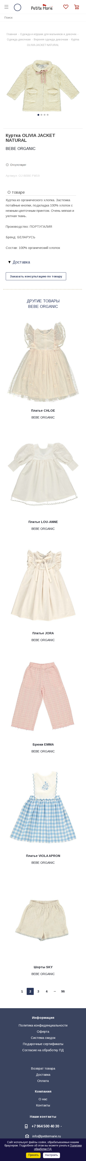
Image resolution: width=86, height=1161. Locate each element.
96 (63, 991)
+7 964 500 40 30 (45, 1126)
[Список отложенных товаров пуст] (68, 7)
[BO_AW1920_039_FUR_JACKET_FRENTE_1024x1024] (43, 86)
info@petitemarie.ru (46, 1136)
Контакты (43, 1105)
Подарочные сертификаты (43, 1044)
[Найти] (80, 17)
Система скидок (43, 1038)
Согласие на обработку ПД (43, 1050)
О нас (43, 1099)
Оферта (43, 1031)
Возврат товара (43, 1068)
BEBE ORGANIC (21, 148)
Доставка (43, 1074)
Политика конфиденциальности (43, 1025)
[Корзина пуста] (78, 7)
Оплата (43, 1081)
